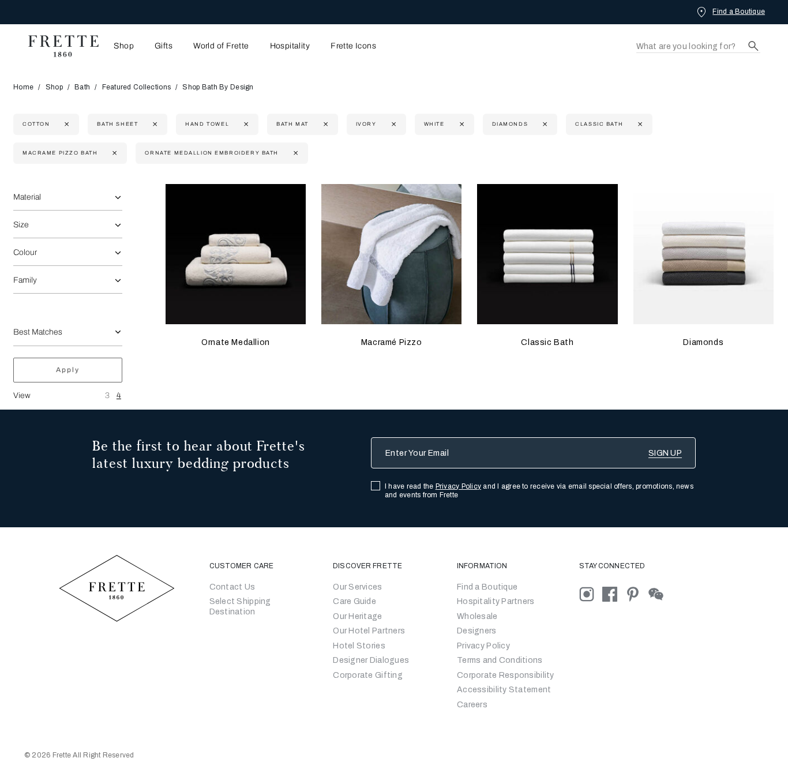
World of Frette (221, 46)
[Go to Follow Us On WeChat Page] (659, 593)
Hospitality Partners (496, 601)
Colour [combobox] (25, 252)
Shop (54, 87)
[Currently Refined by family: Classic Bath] (639, 124)
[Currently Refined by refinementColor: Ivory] (392, 124)
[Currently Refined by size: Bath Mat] (324, 124)
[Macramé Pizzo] (391, 254)
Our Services (357, 587)
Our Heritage (357, 616)
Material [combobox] (27, 197)
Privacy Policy (458, 486)
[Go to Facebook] (613, 593)
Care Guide (354, 601)
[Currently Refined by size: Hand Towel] (245, 124)
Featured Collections (136, 87)
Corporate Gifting (368, 675)
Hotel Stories (359, 646)
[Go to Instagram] (590, 593)
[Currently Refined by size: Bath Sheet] (154, 124)
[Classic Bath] (547, 254)
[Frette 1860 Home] (57, 46)
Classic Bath (547, 342)
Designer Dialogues (371, 660)
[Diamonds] (703, 254)
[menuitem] (120, 46)
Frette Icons (353, 46)
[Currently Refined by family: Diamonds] (544, 124)
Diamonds (703, 342)
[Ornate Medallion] (236, 254)
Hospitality (290, 46)
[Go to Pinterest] (636, 593)
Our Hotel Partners (369, 631)
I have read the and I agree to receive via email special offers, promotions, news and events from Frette (539, 490)
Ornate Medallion (235, 342)
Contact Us (232, 587)
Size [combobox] (21, 224)
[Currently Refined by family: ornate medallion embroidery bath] (294, 153)
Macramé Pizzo (391, 342)
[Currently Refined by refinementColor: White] (461, 124)
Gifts (163, 46)
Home (23, 87)
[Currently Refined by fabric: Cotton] (65, 124)
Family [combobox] (25, 280)
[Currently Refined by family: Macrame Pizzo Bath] (113, 153)
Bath (82, 87)
